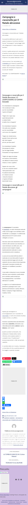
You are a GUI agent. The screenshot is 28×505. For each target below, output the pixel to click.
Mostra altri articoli (18, 445)
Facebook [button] (18, 361)
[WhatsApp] (14, 403)
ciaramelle (5, 315)
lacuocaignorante (14, 1)
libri (15, 415)
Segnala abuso (4, 502)
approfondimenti (9, 415)
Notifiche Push (12, 502)
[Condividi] (14, 408)
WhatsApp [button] (8, 361)
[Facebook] (14, 398)
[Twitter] (14, 400)
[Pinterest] (21, 480)
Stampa (7, 364)
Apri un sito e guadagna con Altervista (10, 500)
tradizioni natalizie (9, 418)
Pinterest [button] (7, 358)
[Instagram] (19, 480)
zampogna (6, 229)
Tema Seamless (4, 494)
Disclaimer (22, 500)
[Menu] (2, 2)
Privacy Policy (19, 502)
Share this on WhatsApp (9, 29)
